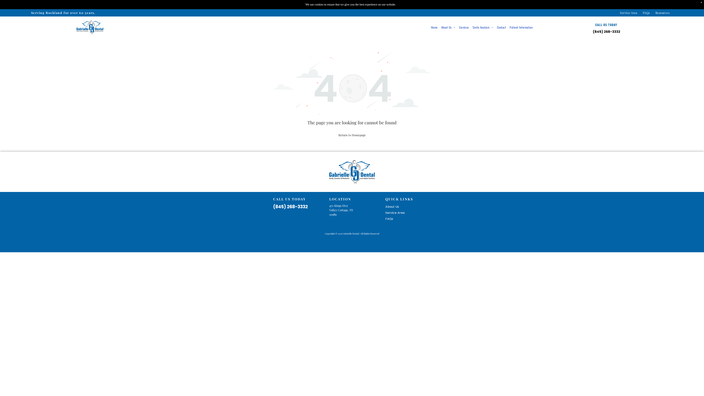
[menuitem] (628, 13)
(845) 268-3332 (606, 31)
